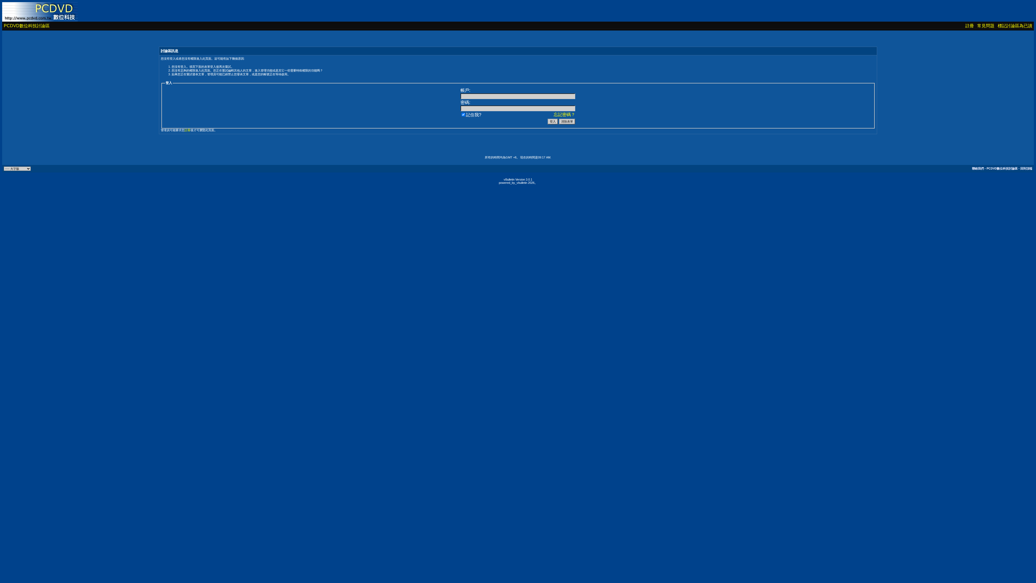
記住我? (473, 115)
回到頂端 (1026, 168)
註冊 (969, 25)
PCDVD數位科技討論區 (27, 25)
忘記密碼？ (564, 114)
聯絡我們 (978, 168)
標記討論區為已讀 (1015, 25)
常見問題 (985, 25)
